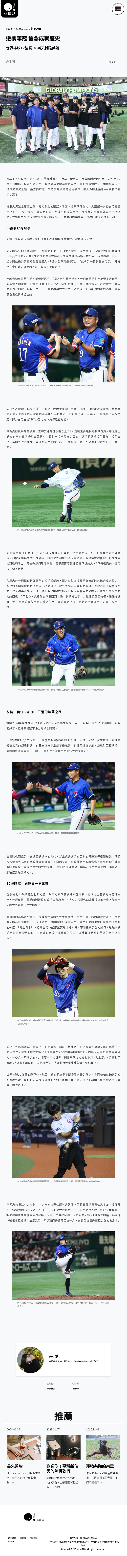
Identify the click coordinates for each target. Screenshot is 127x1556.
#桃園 (10, 61)
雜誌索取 (23, 1538)
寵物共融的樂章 (100, 1466)
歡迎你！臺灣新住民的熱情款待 (62, 1468)
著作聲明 (11, 1541)
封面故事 (36, 29)
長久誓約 (15, 1466)
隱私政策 (33, 1538)
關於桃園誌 (12, 1538)
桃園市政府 (73, 1549)
